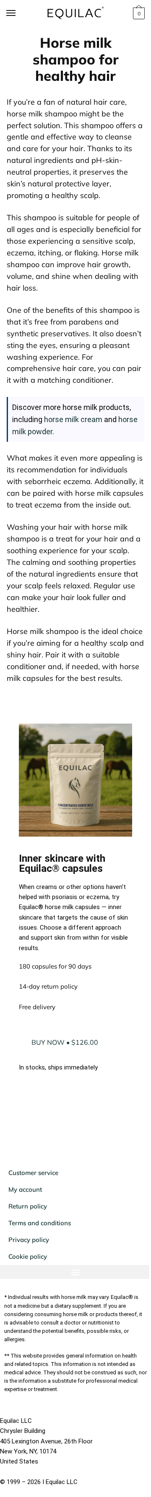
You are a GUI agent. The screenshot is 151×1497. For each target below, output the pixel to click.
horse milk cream (73, 419)
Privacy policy (28, 1269)
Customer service (33, 1202)
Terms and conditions (39, 1252)
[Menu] (18, 13)
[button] (72, 1301)
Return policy (27, 1235)
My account (25, 1218)
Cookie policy (27, 1285)
